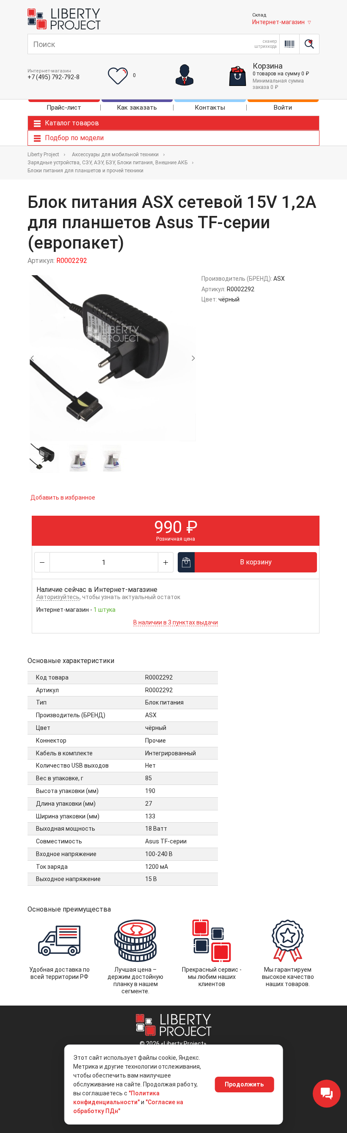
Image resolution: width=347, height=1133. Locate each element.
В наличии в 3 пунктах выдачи (175, 622)
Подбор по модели (74, 138)
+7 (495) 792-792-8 (54, 77)
